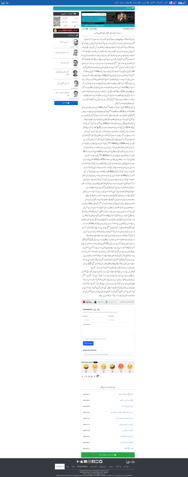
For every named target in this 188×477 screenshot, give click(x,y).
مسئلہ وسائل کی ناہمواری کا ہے (62, 52)
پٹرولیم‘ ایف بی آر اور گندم (108, 406)
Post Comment (88, 343)
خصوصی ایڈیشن (159, 3)
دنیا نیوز (73, 467)
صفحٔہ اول (117, 3)
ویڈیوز (67, 467)
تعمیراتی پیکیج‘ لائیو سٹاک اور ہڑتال (108, 394)
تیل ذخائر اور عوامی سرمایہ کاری (108, 424)
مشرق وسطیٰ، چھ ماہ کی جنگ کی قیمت (62, 73)
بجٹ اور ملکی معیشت (108, 448)
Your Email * (111, 316)
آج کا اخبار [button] (127, 3)
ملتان (65, 26)
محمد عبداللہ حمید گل (73, 98)
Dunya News (82, 467)
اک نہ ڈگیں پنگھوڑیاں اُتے (63, 83)
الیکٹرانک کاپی (92, 29)
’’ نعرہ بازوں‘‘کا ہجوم (64, 42)
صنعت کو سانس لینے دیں (108, 430)
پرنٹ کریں (84, 29)
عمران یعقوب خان (74, 88)
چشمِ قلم (101, 14)
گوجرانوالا (64, 22)
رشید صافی (76, 78)
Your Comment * (86, 324)
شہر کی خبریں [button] (144, 3)
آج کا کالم (129, 8)
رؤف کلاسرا (76, 67)
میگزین (166, 3)
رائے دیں (111, 467)
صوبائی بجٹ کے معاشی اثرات (108, 442)
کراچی (75, 26)
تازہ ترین (122, 3)
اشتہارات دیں (93, 467)
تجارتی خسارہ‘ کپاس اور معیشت (108, 400)
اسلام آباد (74, 22)
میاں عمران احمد (102, 19)
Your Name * (85, 316)
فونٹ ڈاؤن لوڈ (59, 467)
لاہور (75, 19)
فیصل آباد (64, 19)
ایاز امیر (76, 57)
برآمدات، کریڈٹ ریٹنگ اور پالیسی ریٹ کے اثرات (108, 412)
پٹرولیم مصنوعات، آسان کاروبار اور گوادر (108, 418)
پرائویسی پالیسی (102, 467)
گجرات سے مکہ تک (65, 63)
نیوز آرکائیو (118, 467)
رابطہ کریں (126, 467)
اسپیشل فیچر (152, 3)
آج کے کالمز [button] (135, 3)
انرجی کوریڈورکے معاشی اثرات (108, 436)
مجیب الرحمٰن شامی (74, 47)
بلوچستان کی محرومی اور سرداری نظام (62, 94)
